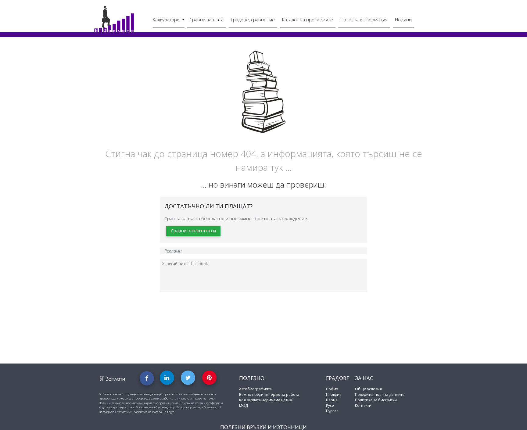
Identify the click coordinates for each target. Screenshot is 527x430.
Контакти (363, 405)
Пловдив (333, 394)
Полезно (251, 378)
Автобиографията (255, 389)
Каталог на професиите (307, 19)
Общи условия (368, 389)
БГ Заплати (112, 378)
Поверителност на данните (379, 394)
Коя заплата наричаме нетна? (266, 400)
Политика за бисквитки (376, 400)
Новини (403, 19)
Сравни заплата (206, 19)
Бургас (332, 411)
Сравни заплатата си (193, 231)
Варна (332, 400)
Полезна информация (364, 19)
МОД (243, 405)
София (332, 389)
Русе (330, 405)
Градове (337, 378)
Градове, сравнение (253, 19)
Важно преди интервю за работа (269, 394)
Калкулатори (167, 19)
